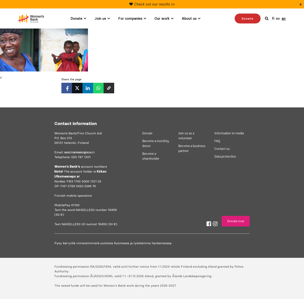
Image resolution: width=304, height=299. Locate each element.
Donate (76, 18)
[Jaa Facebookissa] (66, 88)
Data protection (225, 156)
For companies (130, 18)
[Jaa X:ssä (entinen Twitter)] (77, 88)
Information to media (229, 133)
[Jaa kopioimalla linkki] (109, 88)
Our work (162, 18)
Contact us (222, 149)
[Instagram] (215, 223)
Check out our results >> (154, 4)
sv (278, 18)
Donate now (235, 221)
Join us (100, 18)
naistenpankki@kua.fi (79, 152)
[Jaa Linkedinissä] (88, 88)
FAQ (217, 141)
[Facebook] (209, 223)
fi (273, 18)
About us (189, 18)
